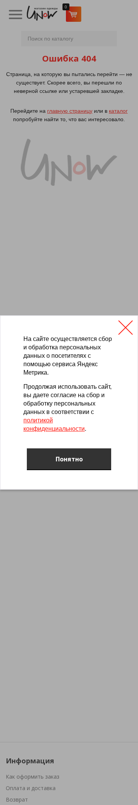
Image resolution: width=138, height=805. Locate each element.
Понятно (69, 459)
